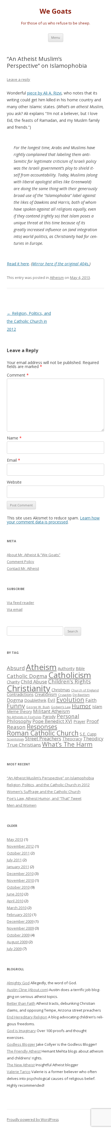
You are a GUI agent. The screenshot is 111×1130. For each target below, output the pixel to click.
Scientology (15, 739)
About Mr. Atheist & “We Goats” (33, 554)
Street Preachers (43, 738)
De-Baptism (81, 695)
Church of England (85, 690)
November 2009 (20, 928)
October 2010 (18, 887)
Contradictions (20, 694)
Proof (93, 721)
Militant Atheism (51, 711)
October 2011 (18, 853)
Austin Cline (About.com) (27, 989)
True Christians (24, 744)
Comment (18, 375)
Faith (90, 700)
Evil (51, 700)
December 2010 (20, 873)
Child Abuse (34, 681)
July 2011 (14, 859)
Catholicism (69, 674)
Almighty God (18, 982)
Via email (14, 609)
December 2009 (20, 921)
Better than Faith (21, 1003)
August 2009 (17, 941)
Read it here (18, 263)
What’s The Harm (67, 744)
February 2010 (19, 914)
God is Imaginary (21, 1030)
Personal (68, 716)
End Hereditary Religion (27, 1017)
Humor (81, 706)
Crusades (64, 695)
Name (14, 438)
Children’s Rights (69, 681)
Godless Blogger (21, 1044)
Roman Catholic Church (43, 732)
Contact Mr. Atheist (23, 568)
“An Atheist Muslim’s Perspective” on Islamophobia (50, 777)
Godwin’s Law (61, 707)
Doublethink (35, 700)
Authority (66, 668)
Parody (49, 716)
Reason (16, 726)
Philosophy (19, 721)
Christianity (28, 688)
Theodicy (93, 738)
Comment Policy (20, 561)
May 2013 (15, 839)
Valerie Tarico (18, 1071)
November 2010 (20, 880)
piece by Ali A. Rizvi (44, 93)
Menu (55, 37)
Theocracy (72, 738)
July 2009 (14, 948)
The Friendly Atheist (24, 1051)
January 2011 (18, 866)
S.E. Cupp (88, 734)
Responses (42, 726)
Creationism (46, 694)
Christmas (61, 690)
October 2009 (18, 935)
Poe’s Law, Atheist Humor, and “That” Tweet (44, 798)
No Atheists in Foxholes (24, 717)
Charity (13, 682)
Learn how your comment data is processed (53, 520)
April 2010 (15, 900)
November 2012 (20, 846)
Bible (80, 668)
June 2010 (15, 894)
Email (13, 460)
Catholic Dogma (27, 675)
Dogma (15, 700)
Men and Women (21, 805)
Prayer (79, 721)
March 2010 (16, 907)
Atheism (57, 277)
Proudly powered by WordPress (33, 1119)
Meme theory (19, 711)
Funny (16, 706)
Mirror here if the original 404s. (60, 263)
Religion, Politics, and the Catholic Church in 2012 (29, 321)
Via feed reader (20, 602)
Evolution (70, 699)
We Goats (55, 11)
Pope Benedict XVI (52, 721)
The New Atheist (21, 1064)
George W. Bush (38, 707)
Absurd (16, 667)
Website (14, 482)
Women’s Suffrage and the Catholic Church (44, 791)
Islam (97, 706)
